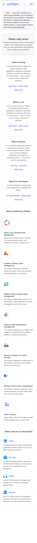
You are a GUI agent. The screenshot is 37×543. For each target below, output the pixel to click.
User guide (14, 165)
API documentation (13, 195)
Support (11, 476)
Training (11, 441)
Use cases (12, 457)
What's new (18, 90)
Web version (13, 86)
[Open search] (25, 4)
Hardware (12, 492)
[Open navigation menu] (4, 4)
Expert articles (26, 195)
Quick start (23, 165)
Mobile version (24, 86)
